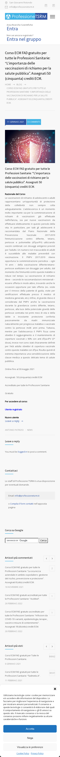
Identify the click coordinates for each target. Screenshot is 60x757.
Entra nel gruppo (24, 38)
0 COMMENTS (34, 121)
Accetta (30, 728)
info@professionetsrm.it (21, 7)
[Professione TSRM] (27, 16)
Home (8, 84)
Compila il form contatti (21, 503)
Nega (30, 738)
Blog (19, 84)
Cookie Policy (22, 754)
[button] (55, 689)
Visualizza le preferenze (30, 747)
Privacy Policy (37, 754)
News (29, 430)
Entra (12, 28)
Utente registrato (13, 409)
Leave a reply (12, 421)
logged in (22, 451)
